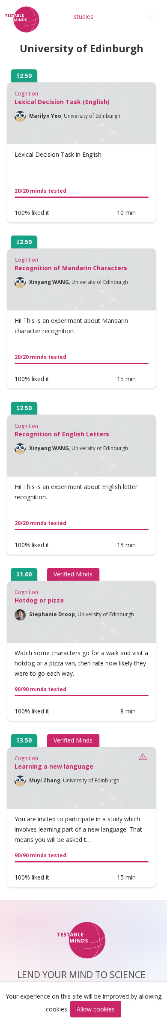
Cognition (26, 93)
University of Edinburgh (92, 115)
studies (83, 16)
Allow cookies (96, 1009)
